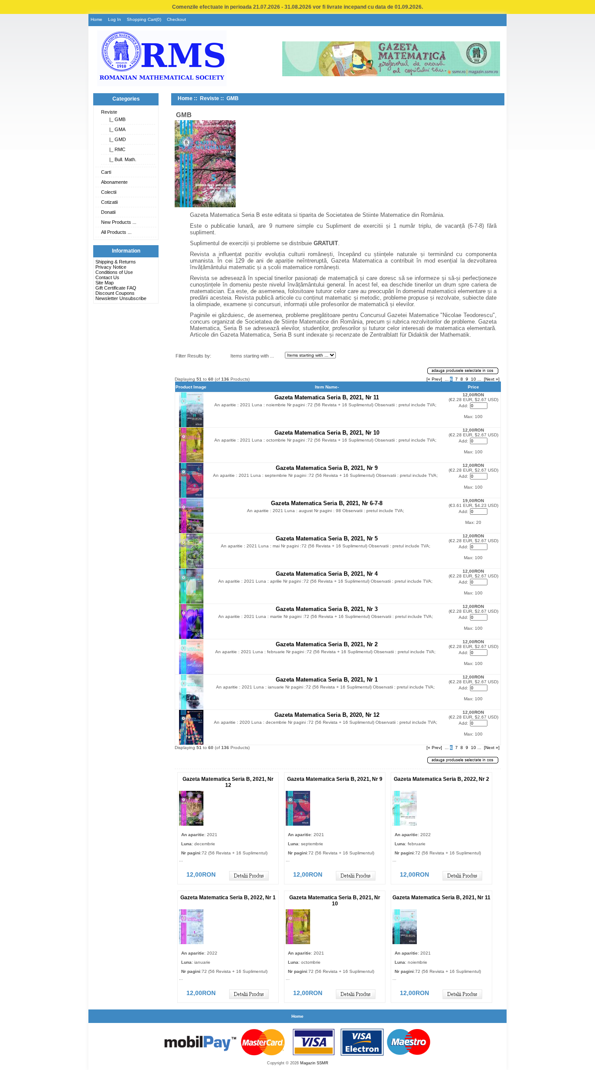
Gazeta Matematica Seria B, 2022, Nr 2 (441, 779)
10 (473, 379)
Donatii (108, 212)
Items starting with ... (252, 355)
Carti (106, 172)
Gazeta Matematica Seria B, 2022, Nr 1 (228, 897)
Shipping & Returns (115, 261)
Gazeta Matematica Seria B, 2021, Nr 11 (326, 397)
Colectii (108, 192)
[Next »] (492, 379)
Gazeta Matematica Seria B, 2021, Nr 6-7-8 (326, 503)
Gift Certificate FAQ (115, 287)
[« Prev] (434, 379)
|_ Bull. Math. (121, 159)
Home (96, 19)
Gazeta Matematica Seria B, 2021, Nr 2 (327, 644)
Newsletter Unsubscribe (120, 298)
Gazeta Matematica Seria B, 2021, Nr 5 (327, 538)
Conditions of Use (114, 272)
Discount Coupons (115, 293)
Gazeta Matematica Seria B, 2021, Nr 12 (228, 782)
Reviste (109, 112)
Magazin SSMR (314, 1063)
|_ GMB (116, 119)
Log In (114, 19)
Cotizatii (109, 202)
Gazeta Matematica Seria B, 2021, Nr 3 (327, 609)
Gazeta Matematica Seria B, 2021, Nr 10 (326, 432)
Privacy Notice (110, 267)
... (447, 379)
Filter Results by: (193, 355)
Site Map (104, 282)
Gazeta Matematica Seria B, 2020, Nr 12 (326, 715)
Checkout (176, 19)
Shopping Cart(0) (144, 19)
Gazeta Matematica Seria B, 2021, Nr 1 (327, 679)
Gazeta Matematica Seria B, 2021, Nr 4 (327, 573)
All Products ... (116, 232)
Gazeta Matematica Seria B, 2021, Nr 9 (327, 468)
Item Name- (327, 387)
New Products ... (118, 222)
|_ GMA (116, 129)
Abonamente (114, 182)
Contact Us (107, 277)
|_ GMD (116, 139)
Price (473, 387)
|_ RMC (116, 149)
